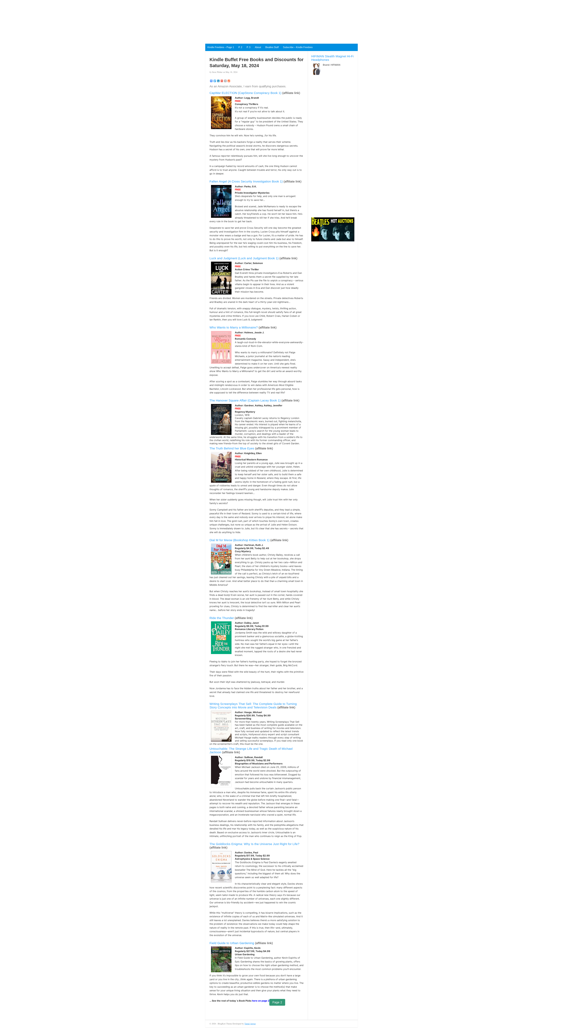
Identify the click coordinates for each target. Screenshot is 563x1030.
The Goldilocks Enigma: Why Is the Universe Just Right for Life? (254, 844)
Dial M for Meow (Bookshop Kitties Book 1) (239, 540)
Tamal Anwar (250, 1023)
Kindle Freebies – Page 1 (220, 47)
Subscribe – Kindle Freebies (298, 47)
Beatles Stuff (272, 47)
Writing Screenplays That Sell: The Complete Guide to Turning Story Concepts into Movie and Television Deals (253, 705)
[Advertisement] (88, 20)
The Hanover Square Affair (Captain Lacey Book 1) (245, 400)
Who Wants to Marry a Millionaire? (234, 327)
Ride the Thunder (222, 618)
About (258, 47)
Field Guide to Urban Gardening (232, 943)
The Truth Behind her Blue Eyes (232, 448)
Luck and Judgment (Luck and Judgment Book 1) (244, 258)
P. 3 (248, 47)
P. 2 (240, 47)
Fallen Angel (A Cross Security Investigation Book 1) (246, 181)
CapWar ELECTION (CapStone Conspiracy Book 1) (245, 93)
